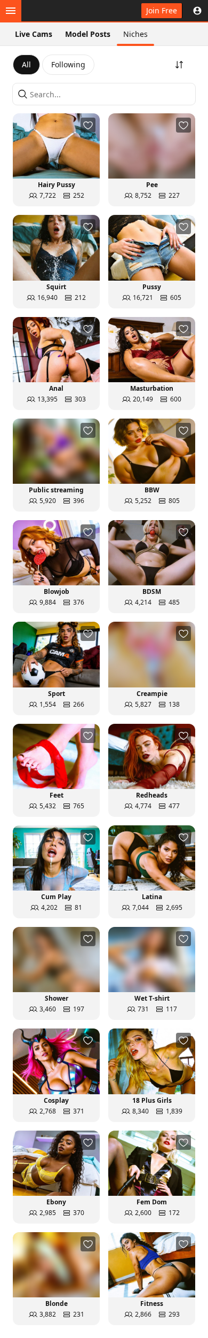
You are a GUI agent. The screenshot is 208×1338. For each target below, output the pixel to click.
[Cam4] (57, 10)
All (26, 64)
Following (68, 64)
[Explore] (10, 10)
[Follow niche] (88, 125)
